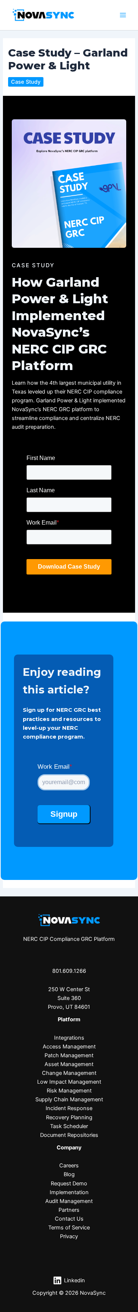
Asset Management (69, 1064)
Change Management (69, 1073)
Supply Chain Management (69, 1099)
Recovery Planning (69, 1117)
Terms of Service (69, 1227)
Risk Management (69, 1090)
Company (69, 1147)
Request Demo (69, 1183)
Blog (69, 1174)
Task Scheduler (69, 1126)
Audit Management (69, 1201)
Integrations (69, 1037)
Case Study (25, 82)
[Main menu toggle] (123, 15)
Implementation (69, 1192)
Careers (69, 1165)
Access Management (69, 1046)
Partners (69, 1210)
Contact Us (69, 1218)
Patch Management (69, 1055)
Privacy (69, 1236)
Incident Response (69, 1108)
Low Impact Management (69, 1082)
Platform (69, 1019)
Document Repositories (69, 1135)
